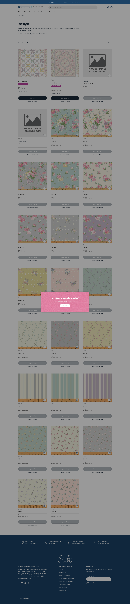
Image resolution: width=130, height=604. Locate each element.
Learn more (65, 305)
